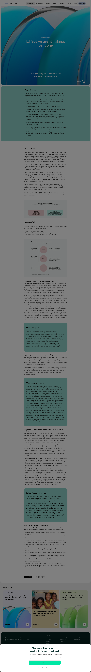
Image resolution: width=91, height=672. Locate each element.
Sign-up (44, 662)
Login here (49, 667)
